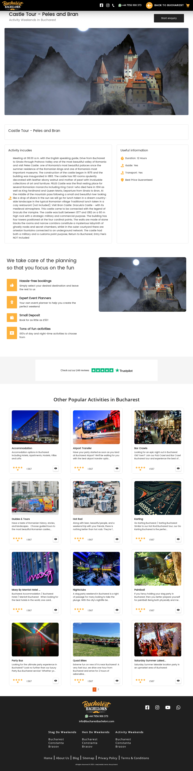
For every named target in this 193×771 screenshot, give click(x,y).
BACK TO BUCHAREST (168, 5)
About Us (62, 758)
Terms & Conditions (135, 758)
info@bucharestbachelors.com (96, 721)
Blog (76, 758)
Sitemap (88, 758)
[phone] (113, 5)
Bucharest (56, 739)
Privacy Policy (107, 758)
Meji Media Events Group (104, 764)
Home (48, 758)
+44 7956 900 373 (131, 5)
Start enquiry (169, 18)
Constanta (56, 743)
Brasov (53, 746)
